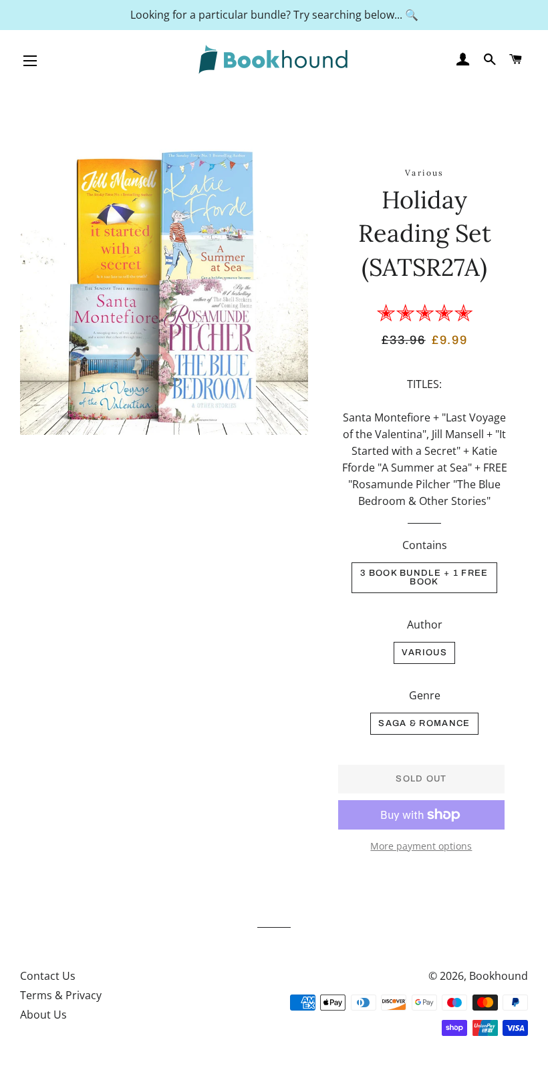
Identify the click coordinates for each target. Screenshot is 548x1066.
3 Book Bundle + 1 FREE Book (424, 577)
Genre (424, 695)
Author (424, 624)
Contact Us (48, 975)
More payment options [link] (421, 846)
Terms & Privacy (61, 995)
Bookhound (498, 975)
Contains (424, 545)
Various (424, 652)
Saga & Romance (424, 723)
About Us (43, 1014)
